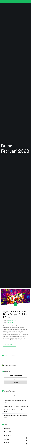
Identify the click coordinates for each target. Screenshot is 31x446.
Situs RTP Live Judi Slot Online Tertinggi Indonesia (16, 406)
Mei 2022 (6, 442)
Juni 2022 (6, 439)
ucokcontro (8, 309)
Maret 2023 (7, 428)
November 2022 (8, 435)
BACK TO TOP (26, 440)
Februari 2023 (7, 432)
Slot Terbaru (10, 322)
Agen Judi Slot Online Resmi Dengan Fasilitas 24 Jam (15, 314)
